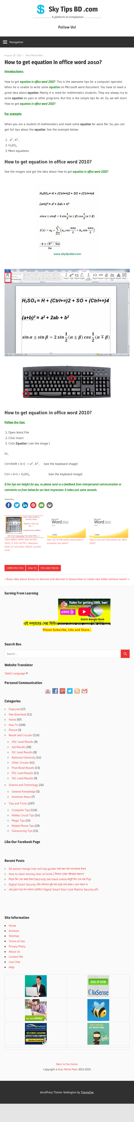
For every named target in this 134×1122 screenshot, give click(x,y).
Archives (14, 931)
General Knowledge (24, 791)
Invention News (21, 797)
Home (12, 719)
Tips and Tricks (49, 568)
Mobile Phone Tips (23, 825)
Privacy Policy (17, 946)
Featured (14, 709)
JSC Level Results (22, 752)
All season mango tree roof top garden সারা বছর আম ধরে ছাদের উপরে (47, 868)
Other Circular (20, 762)
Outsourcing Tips (22, 831)
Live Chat (14, 962)
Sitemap (14, 936)
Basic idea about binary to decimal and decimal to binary (41, 579)
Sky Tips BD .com (73, 9)
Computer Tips (15, 568)
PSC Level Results (22, 773)
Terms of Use (17, 941)
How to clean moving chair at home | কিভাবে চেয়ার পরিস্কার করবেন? (46, 874)
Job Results (18, 747)
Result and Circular (20, 735)
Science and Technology (23, 785)
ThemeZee (87, 1092)
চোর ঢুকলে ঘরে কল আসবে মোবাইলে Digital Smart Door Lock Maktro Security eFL (54, 889)
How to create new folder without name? (102, 579)
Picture (13, 730)
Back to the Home (67, 1064)
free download (17, 714)
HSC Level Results (23, 742)
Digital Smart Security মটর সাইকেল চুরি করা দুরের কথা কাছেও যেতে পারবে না (48, 884)
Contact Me (16, 956)
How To (32, 568)
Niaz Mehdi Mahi (34, 55)
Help (11, 967)
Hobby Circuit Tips (23, 815)
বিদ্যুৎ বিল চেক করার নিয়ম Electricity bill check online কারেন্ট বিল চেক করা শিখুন (50, 879)
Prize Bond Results (23, 768)
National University (24, 757)
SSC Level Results (22, 778)
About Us (14, 951)
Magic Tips (18, 820)
